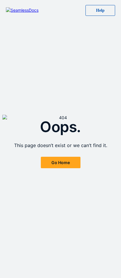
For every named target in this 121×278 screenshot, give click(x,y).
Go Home (60, 162)
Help (100, 10)
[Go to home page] (22, 10)
